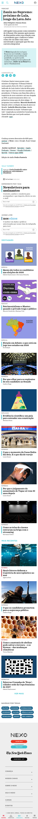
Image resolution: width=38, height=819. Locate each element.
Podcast (4, 303)
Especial (4, 267)
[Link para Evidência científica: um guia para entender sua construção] (19, 400)
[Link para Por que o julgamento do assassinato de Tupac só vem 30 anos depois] (19, 473)
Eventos (8, 805)
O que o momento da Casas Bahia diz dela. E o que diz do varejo (19, 453)
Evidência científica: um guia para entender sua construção (18, 417)
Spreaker (21, 148)
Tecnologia (6, 716)
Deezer (13, 150)
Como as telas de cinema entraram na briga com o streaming (15, 529)
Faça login (19, 746)
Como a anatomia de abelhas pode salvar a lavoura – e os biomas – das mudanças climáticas (17, 646)
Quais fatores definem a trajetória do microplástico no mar (18, 572)
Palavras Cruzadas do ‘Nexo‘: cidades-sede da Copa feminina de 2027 (19, 684)
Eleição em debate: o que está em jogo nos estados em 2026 (19, 344)
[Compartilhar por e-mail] (10, 75)
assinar (4, 141)
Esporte (16, 716)
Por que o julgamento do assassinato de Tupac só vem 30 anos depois (19, 491)
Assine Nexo (19, 741)
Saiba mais (16, 179)
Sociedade (6, 712)
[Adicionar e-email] (33, 202)
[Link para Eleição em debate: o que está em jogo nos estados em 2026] (19, 327)
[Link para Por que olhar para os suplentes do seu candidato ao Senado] (19, 364)
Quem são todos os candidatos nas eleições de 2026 (18, 271)
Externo (4, 567)
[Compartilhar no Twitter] (6, 75)
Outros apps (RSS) (16, 153)
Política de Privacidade (30, 205)
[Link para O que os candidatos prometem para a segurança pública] (19, 592)
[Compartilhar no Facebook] (3, 75)
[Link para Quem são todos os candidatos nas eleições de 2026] (19, 254)
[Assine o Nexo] (3, 816)
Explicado (5, 413)
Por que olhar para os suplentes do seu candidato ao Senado (19, 380)
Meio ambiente (27, 716)
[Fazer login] (35, 2)
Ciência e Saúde (27, 712)
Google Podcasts (24, 150)
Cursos (8, 800)
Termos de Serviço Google (12, 206)
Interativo (5, 679)
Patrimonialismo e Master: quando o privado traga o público (20, 307)
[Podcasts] (19, 816)
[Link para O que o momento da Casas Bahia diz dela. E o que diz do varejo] (19, 437)
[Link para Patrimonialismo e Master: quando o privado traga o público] (19, 291)
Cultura (16, 712)
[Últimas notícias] (27, 816)
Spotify (5, 153)
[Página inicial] (19, 3)
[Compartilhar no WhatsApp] (14, 75)
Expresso (4, 376)
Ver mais (19, 694)
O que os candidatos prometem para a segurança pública (18, 609)
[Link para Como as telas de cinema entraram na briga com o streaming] (19, 512)
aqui (11, 117)
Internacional (26, 708)
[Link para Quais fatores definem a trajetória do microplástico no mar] (19, 555)
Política (5, 708)
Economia (14, 708)
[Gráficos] (11, 816)
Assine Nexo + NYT (19, 759)
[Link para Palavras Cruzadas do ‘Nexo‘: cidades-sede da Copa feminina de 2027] (19, 667)
